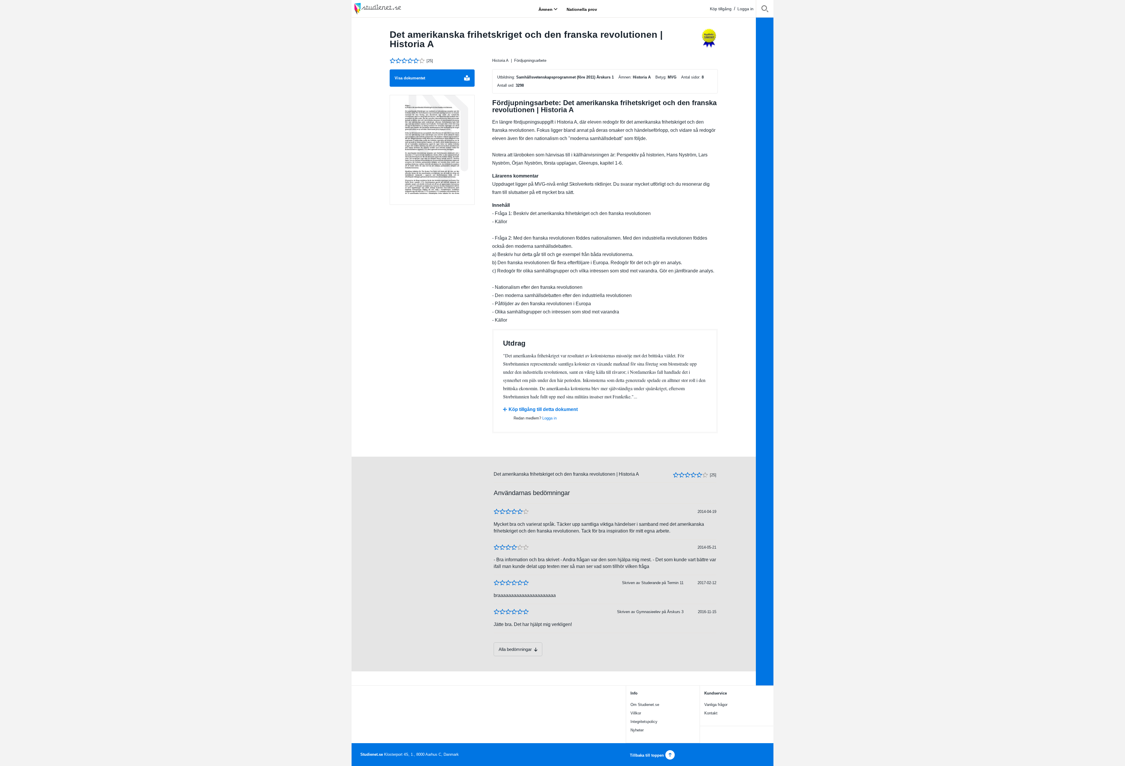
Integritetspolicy (643, 721)
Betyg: (661, 77)
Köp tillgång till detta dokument (543, 409)
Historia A (500, 60)
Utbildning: (506, 77)
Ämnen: (625, 77)
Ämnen (545, 9)
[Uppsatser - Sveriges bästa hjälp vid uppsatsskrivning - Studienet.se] (393, 8)
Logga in (745, 8)
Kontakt (710, 713)
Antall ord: (505, 85)
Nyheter (637, 730)
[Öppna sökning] (764, 9)
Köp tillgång (721, 8)
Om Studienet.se (644, 704)
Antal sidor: (690, 77)
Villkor (635, 713)
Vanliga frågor (715, 704)
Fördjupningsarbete (530, 60)
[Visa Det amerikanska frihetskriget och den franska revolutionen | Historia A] (432, 150)
